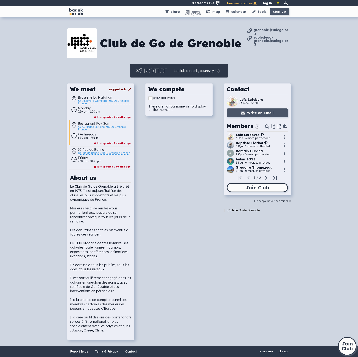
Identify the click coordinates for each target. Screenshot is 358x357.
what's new (266, 351)
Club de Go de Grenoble (243, 210)
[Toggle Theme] (278, 3)
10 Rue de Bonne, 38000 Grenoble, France (104, 153)
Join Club (257, 187)
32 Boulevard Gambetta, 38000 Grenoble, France (104, 102)
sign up (279, 11)
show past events (164, 97)
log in (267, 3)
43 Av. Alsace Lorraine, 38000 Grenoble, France (102, 128)
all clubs (284, 351)
